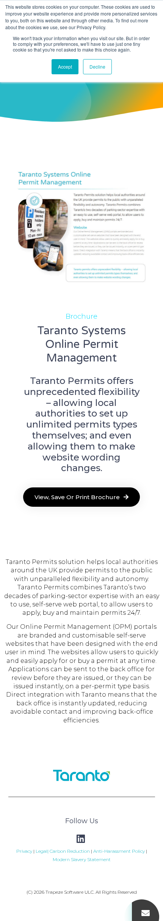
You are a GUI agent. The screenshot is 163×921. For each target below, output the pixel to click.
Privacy (24, 851)
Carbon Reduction (70, 851)
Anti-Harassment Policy (118, 851)
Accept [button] (65, 66)
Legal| (43, 851)
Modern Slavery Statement (82, 859)
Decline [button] (97, 66)
